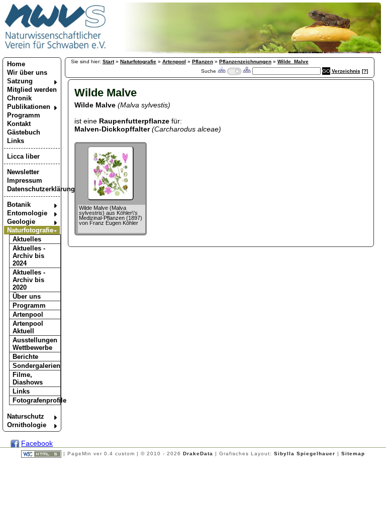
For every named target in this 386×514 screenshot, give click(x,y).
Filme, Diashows (28, 378)
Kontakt (19, 123)
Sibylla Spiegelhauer (304, 453)
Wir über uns (27, 72)
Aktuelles (27, 239)
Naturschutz (25, 416)
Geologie (21, 221)
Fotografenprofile (37, 400)
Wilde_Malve (293, 61)
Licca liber (23, 156)
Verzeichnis (346, 71)
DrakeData (198, 453)
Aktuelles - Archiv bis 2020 (29, 280)
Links (15, 141)
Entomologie (27, 213)
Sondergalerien (36, 365)
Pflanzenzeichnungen (245, 61)
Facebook (37, 443)
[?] (365, 71)
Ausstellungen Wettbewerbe (35, 343)
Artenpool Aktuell (28, 327)
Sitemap (353, 453)
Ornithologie (26, 425)
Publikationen (28, 106)
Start (108, 61)
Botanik (19, 204)
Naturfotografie (30, 230)
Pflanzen (202, 61)
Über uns (27, 296)
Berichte (25, 356)
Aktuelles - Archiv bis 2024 (29, 255)
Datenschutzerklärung (33, 189)
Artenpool (28, 314)
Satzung (20, 81)
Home (16, 64)
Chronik (19, 98)
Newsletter (23, 172)
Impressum (24, 180)
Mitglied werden (32, 89)
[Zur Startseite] (56, 48)
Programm (23, 115)
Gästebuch (23, 132)
